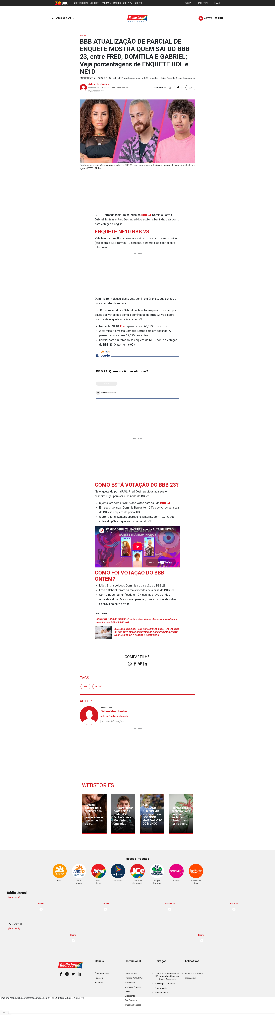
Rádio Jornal (190, 978)
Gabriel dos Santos (98, 84)
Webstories (98, 785)
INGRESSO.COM (80, 3)
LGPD (127, 991)
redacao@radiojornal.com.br (114, 716)
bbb (85, 686)
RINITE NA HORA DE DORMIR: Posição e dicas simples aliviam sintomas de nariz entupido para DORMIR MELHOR (137, 621)
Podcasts (99, 978)
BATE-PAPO (203, 3)
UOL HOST (94, 3)
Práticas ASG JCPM (134, 978)
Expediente (130, 996)
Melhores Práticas (133, 987)
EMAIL (217, 3)
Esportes (99, 982)
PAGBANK (106, 3)
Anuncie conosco (162, 992)
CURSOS (117, 3)
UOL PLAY (127, 3)
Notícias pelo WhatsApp (165, 983)
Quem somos (131, 973)
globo (98, 686)
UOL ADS (138, 3)
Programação (161, 988)
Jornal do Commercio (194, 973)
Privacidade (130, 982)
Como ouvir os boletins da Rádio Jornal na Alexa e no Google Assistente (167, 976)
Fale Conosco (131, 1000)
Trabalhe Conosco (133, 1005)
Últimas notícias (102, 973)
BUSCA (188, 3)
